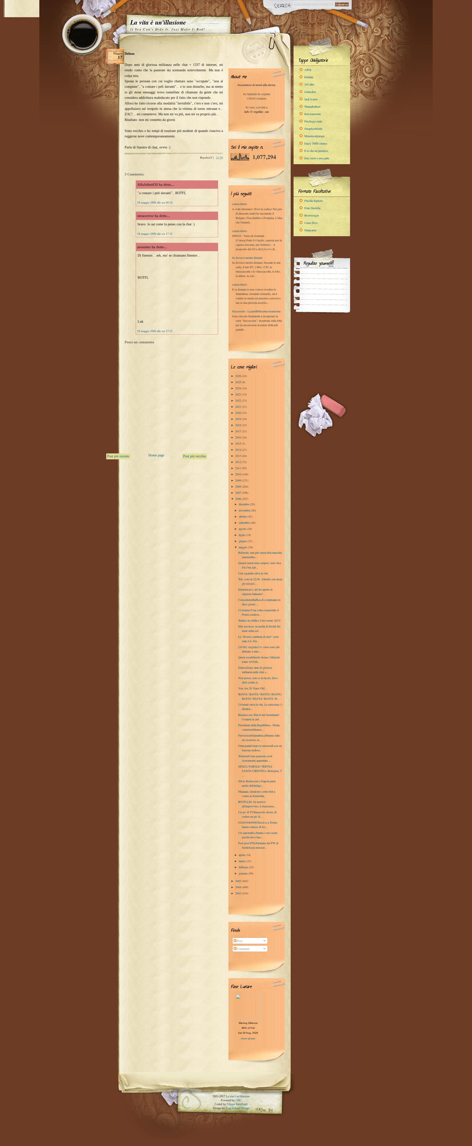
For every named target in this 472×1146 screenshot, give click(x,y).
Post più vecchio (194, 456)
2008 (238, 486)
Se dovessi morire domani (247, 258)
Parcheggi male (313, 121)
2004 (238, 887)
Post (239, 941)
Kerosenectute (312, 114)
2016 (238, 437)
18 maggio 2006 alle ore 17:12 (155, 233)
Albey (307, 70)
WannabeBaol (312, 106)
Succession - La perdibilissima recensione (256, 311)
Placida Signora (313, 201)
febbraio (244, 867)
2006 (238, 499)
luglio (242, 535)
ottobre (243, 516)
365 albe (309, 84)
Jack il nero (311, 99)
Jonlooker (310, 92)
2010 (238, 474)
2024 (238, 388)
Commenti (242, 949)
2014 (238, 449)
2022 (238, 400)
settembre (245, 522)
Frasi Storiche (312, 208)
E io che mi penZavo (316, 151)
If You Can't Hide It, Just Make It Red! (167, 29)
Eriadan (308, 77)
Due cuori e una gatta (316, 158)
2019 (238, 419)
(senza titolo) (239, 204)
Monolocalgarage (314, 136)
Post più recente (118, 456)
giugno (243, 541)
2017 (238, 431)
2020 (238, 413)
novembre (245, 510)
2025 (238, 382)
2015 (238, 443)
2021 (238, 406)
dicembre (244, 504)
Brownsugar (311, 215)
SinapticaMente (313, 129)
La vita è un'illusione (158, 22)
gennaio (244, 873)
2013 (238, 456)
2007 (238, 492)
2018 (238, 425)
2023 (238, 394)
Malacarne (310, 230)
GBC (239, 1100)
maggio (243, 547)
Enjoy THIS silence (315, 143)
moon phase (248, 1038)
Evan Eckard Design (238, 1108)
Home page (156, 455)
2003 (238, 893)
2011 (238, 468)
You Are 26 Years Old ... (252, 688)
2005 (238, 881)
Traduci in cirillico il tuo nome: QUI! (259, 620)
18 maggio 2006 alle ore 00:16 (155, 202)
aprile (242, 855)
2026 (238, 376)
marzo (243, 861)
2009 (238, 480)
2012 (238, 462)
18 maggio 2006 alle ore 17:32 (155, 331)
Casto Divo (311, 223)
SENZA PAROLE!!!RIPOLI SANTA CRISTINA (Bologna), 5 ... (260, 770)
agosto (243, 529)
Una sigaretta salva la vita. (253, 573)
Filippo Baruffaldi (237, 1104)
